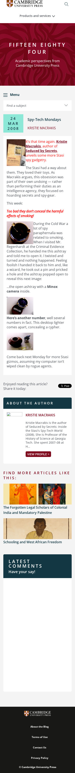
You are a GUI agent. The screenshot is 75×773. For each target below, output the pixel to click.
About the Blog (39, 726)
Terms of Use (40, 737)
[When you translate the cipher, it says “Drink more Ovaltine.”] (20, 349)
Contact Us (39, 747)
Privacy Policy (39, 758)
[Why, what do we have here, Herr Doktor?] (20, 313)
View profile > (38, 454)
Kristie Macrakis (40, 415)
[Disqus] (37, 634)
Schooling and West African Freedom (32, 542)
